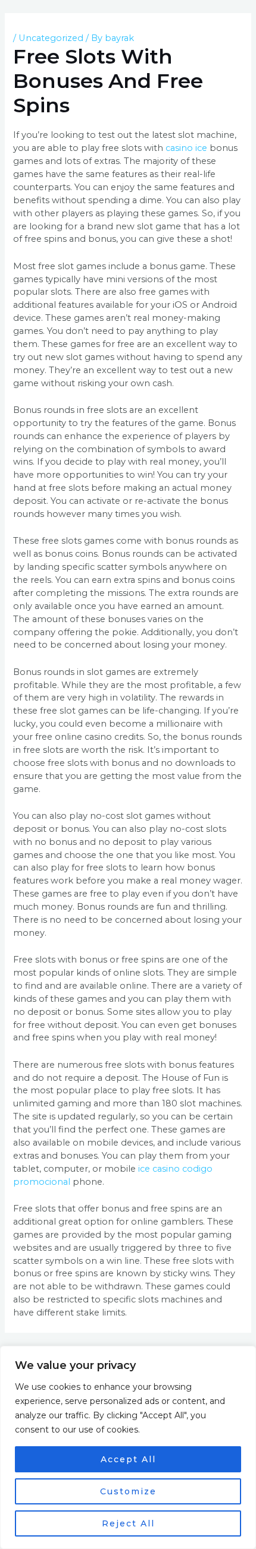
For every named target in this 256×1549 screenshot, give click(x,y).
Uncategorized (50, 38)
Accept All (128, 1459)
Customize (128, 1491)
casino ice (186, 148)
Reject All (128, 1523)
